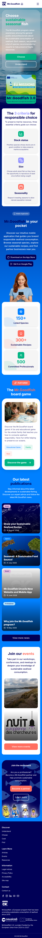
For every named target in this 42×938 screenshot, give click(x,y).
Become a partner (21, 788)
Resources (6, 860)
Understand (21, 64)
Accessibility (6, 877)
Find (3, 842)
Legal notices (7, 869)
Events (4, 856)
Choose (21, 57)
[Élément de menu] (3, 896)
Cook (4, 839)
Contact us (6, 891)
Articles (5, 853)
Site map (5, 880)
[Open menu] (37, 4)
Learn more (21, 797)
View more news (21, 638)
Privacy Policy (7, 873)
